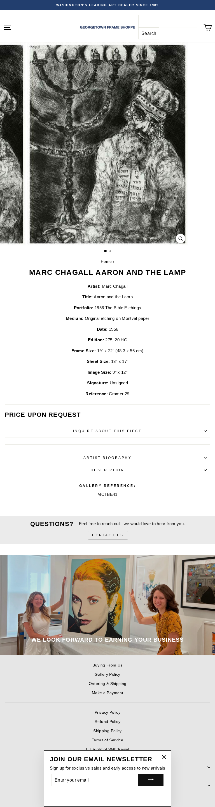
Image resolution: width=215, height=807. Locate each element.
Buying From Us (107, 665)
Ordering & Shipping (108, 684)
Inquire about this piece (107, 431)
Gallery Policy (107, 674)
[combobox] (167, 21)
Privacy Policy (107, 712)
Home (106, 262)
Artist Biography (107, 458)
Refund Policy (107, 722)
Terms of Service (107, 740)
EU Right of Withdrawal (107, 749)
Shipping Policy (107, 731)
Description (108, 470)
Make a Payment (107, 693)
